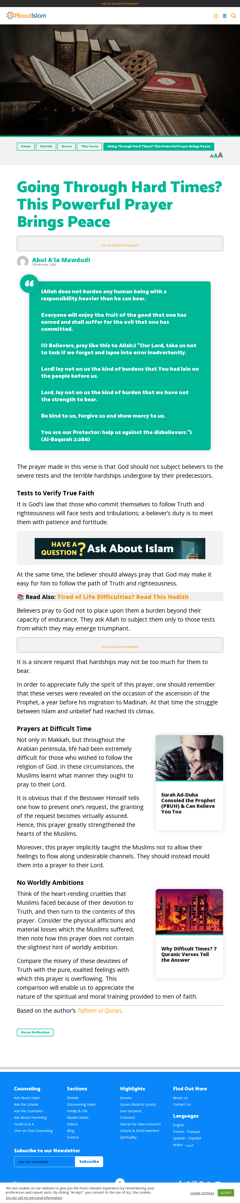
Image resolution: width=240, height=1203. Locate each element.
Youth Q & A (24, 1124)
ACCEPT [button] (226, 1193)
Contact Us (182, 1104)
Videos (72, 1124)
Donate (126, 1097)
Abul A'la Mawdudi (61, 260)
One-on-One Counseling (33, 1130)
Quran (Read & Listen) (138, 1104)
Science (73, 1137)
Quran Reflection (35, 1032)
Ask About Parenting (30, 1117)
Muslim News (78, 1117)
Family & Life (77, 1110)
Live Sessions (131, 1110)
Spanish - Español (187, 1138)
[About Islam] (26, 15)
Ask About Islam (27, 1097)
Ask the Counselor (28, 1110)
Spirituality (128, 1137)
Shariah (46, 146)
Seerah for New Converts (140, 1124)
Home (26, 146)
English (178, 1125)
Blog (70, 1130)
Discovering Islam (81, 1104)
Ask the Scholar (26, 1104)
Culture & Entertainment (139, 1130)
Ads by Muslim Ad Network (120, 3)
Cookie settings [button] (202, 1193)
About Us (180, 1097)
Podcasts (127, 1117)
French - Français (186, 1131)
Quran (66, 146)
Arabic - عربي (183, 1144)
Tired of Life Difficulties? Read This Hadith (123, 597)
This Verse (89, 146)
